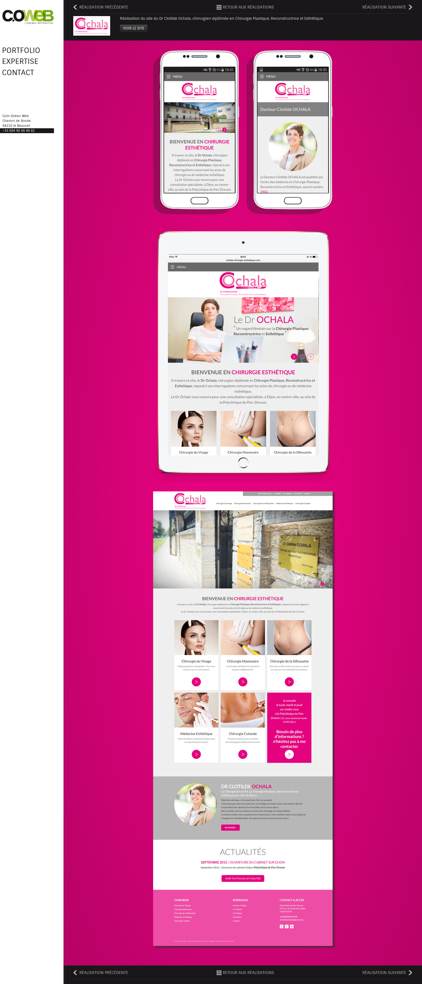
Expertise (20, 61)
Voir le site (133, 28)
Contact (18, 72)
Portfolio (21, 50)
